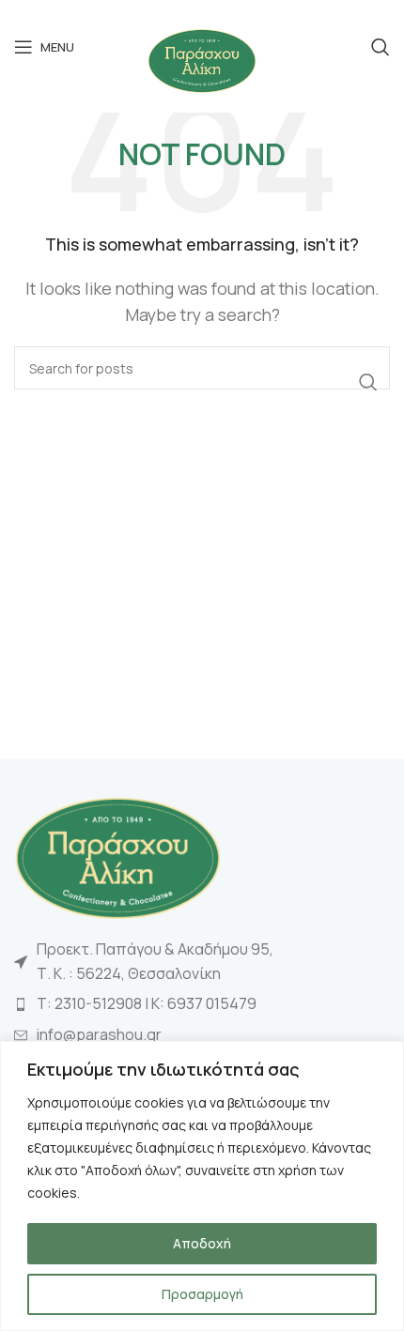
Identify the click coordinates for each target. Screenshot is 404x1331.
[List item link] (202, 1004)
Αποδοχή (202, 1243)
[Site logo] (202, 59)
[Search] (380, 47)
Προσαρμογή (202, 1294)
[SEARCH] (368, 382)
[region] (202, 1186)
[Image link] (117, 856)
